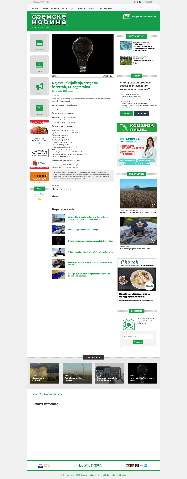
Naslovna (35, 8)
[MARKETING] (39, 86)
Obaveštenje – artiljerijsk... (39, 379)
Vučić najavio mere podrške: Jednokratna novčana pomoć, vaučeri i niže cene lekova (144, 47)
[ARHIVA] (39, 108)
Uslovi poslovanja (112, 475)
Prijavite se (138, 342)
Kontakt (123, 475)
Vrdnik (146, 57)
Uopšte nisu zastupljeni (131, 94)
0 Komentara (109, 76)
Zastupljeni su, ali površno (132, 96)
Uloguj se (148, 2)
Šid (137, 210)
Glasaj (126, 113)
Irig (142, 57)
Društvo (80, 8)
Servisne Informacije (106, 8)
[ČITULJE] (39, 64)
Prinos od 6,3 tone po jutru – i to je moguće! (138, 212)
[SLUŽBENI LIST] (39, 43)
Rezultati (141, 113)
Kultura (64, 8)
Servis (54, 76)
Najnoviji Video (136, 174)
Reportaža (136, 57)
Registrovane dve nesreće (73, 379)
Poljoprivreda (138, 58)
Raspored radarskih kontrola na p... (107, 379)
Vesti (148, 42)
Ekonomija (54, 8)
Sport (73, 8)
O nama (101, 475)
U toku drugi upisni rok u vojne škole (135, 249)
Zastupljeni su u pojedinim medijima (135, 103)
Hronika (44, 8)
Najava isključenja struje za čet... (142, 379)
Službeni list (92, 8)
